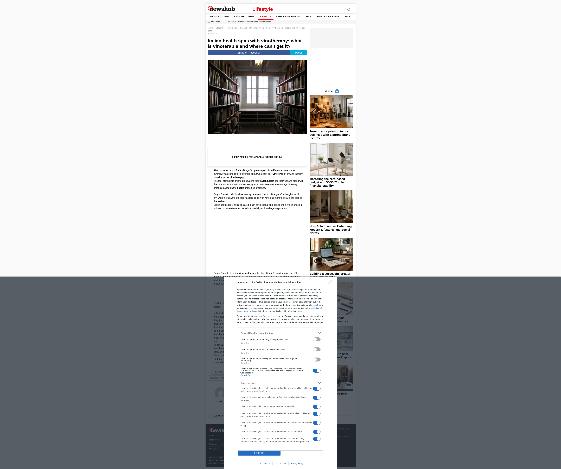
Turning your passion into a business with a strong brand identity (330, 135)
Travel (347, 16)
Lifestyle (262, 9)
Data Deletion (264, 463)
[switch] (317, 339)
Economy (239, 16)
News (227, 16)
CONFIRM (259, 453)
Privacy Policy (297, 463)
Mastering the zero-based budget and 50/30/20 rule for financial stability (329, 182)
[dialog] (280, 373)
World (252, 16)
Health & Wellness (328, 16)
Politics (214, 16)
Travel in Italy (232, 28)
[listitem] (280, 332)
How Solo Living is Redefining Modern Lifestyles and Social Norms (331, 230)
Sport (309, 16)
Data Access (280, 463)
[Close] (331, 282)
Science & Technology (289, 16)
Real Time (215, 21)
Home (210, 28)
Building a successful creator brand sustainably (330, 275)
